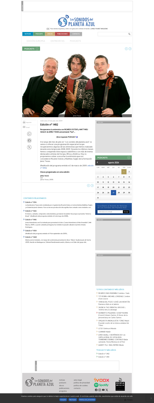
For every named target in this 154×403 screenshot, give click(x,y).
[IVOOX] (101, 380)
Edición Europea (36, 41)
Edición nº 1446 (31, 220)
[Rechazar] (151, 398)
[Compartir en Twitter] (29, 147)
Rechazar (72, 400)
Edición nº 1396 (31, 202)
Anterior (97, 162)
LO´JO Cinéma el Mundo (107, 328)
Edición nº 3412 (103, 354)
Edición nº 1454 (31, 231)
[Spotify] (101, 385)
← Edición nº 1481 (126, 48)
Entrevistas (57, 41)
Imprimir (29, 122)
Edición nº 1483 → (130, 48)
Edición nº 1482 (49, 124)
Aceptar (63, 400)
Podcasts (75, 41)
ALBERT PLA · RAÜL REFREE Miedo (111, 345)
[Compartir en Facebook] (29, 140)
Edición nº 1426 (31, 211)
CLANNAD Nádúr (104, 332)
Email (28, 127)
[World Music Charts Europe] (120, 384)
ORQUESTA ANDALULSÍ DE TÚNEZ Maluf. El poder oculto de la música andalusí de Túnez (113, 323)
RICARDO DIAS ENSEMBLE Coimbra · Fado (113, 293)
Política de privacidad (87, 400)
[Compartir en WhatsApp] (29, 134)
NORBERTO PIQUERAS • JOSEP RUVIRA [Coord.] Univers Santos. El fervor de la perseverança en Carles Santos (113, 315)
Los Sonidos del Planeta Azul (77, 21)
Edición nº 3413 (103, 357)
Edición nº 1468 (31, 237)
